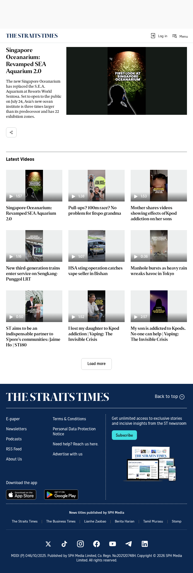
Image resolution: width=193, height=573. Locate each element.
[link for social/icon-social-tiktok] (64, 544)
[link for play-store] (61, 495)
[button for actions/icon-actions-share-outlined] (11, 132)
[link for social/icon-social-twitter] (48, 544)
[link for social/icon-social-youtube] (113, 544)
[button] (158, 36)
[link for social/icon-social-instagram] (80, 544)
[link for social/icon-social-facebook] (96, 544)
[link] (32, 36)
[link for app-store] (22, 495)
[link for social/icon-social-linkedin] (145, 544)
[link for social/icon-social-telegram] (129, 544)
